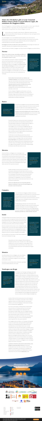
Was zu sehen (13, 1)
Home (7, 1)
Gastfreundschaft (18, 1)
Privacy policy (19, 407)
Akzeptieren (36, 419)
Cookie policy (19, 408)
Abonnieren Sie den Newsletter (21, 369)
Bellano (9, 1)
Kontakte (30, 1)
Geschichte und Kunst (25, 1)
